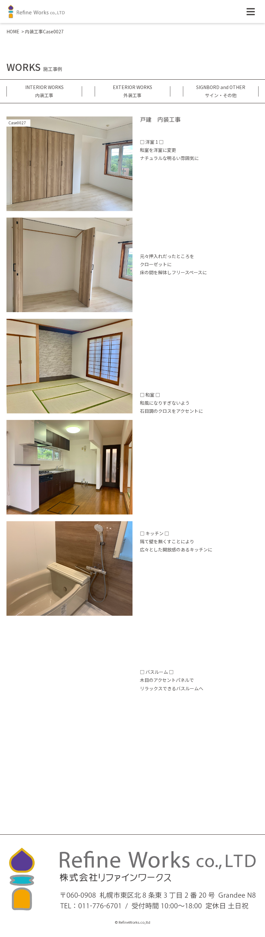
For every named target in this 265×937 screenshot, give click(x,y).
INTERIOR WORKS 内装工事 (44, 91)
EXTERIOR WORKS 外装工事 (132, 91)
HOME (12, 31)
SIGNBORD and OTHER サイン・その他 (220, 91)
